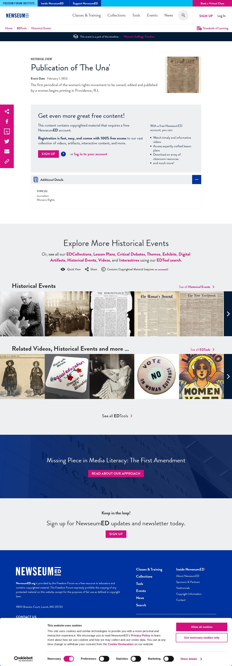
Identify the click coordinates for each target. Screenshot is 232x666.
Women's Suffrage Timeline (139, 36)
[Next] (228, 313)
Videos (104, 260)
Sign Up (206, 16)
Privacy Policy (140, 635)
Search (141, 605)
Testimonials (183, 588)
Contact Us (26, 616)
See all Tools (115, 416)
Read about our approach (116, 473)
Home (8, 28)
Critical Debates (131, 254)
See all (194, 286)
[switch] (104, 659)
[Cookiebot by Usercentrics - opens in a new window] (23, 659)
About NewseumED (187, 576)
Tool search (169, 260)
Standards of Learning (215, 28)
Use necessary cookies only (201, 637)
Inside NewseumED (190, 569)
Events (152, 15)
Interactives (129, 260)
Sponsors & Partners (188, 582)
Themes (153, 254)
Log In (221, 16)
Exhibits (169, 254)
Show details (189, 658)
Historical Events (41, 28)
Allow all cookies (201, 626)
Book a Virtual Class (212, 3)
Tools (136, 15)
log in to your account (90, 154)
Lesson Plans (104, 254)
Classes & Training (86, 15)
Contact (180, 600)
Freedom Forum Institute (19, 3)
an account (161, 269)
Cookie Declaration (121, 644)
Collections (116, 15)
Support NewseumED (85, 3)
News (168, 15)
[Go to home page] (18, 16)
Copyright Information (189, 594)
